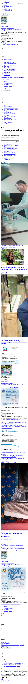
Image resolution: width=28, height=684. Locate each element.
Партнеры (6, 7)
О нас (5, 5)
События (6, 123)
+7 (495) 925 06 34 (5, 642)
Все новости (7, 75)
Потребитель (7, 118)
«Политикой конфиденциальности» (10, 44)
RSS (5, 661)
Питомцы (3, 248)
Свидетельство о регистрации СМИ (13, 663)
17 (4, 415)
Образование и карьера (10, 70)
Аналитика (7, 72)
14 (1, 415)
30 (1, 40)
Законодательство (8, 59)
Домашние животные (9, 65)
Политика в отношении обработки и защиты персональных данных (13, 665)
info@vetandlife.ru (5, 14)
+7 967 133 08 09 (5, 88)
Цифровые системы (9, 62)
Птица (5, 111)
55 (4, 40)
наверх (3, 613)
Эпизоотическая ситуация (11, 60)
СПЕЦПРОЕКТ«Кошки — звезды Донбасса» (8, 273)
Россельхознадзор (8, 6)
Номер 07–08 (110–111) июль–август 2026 (12, 29)
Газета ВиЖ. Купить (6, 30)
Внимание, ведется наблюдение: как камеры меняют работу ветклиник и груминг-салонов (13, 459)
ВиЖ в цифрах (8, 122)
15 (1, 599)
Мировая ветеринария (9, 69)
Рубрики (6, 2)
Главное (6, 105)
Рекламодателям (8, 10)
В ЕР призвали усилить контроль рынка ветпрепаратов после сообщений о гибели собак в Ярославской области (14, 426)
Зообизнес (6, 66)
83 (4, 599)
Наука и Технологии (9, 68)
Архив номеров (8, 9)
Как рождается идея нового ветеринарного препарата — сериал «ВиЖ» (12, 456)
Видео (5, 73)
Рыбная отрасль (8, 112)
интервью (3, 162)
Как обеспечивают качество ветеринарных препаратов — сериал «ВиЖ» (12, 246)
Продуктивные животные (11, 63)
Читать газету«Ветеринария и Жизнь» (7, 27)
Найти (20, 3)
